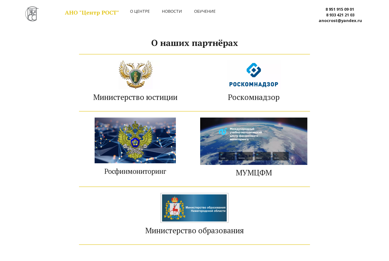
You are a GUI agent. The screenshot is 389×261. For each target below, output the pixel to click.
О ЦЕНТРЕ (140, 11)
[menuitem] (140, 11)
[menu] (208, 11)
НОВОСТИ (172, 11)
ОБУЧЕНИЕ (205, 11)
